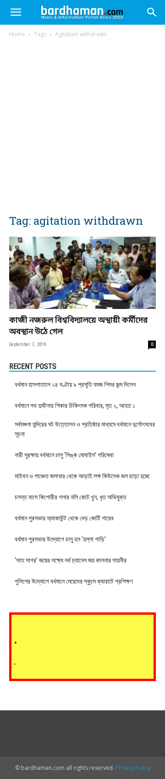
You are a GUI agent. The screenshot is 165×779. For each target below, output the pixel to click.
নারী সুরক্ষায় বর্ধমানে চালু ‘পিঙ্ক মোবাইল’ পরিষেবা (64, 455)
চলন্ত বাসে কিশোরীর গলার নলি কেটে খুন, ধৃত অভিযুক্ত (70, 497)
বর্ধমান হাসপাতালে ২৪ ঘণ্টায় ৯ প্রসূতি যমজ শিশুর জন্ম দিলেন (75, 384)
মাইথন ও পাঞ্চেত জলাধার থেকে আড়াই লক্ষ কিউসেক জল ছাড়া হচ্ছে (82, 476)
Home (17, 34)
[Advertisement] (82, 125)
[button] (15, 12)
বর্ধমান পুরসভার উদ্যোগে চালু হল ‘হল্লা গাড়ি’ (60, 539)
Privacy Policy (133, 768)
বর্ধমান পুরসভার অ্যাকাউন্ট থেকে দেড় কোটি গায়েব (64, 518)
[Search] (152, 12)
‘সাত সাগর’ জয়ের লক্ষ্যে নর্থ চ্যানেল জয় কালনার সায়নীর (70, 560)
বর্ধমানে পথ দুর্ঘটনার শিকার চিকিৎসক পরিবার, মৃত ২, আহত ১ (75, 405)
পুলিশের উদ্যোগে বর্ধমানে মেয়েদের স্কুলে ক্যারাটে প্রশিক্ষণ (73, 581)
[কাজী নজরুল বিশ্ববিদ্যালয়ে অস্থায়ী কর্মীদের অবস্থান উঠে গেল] (82, 273)
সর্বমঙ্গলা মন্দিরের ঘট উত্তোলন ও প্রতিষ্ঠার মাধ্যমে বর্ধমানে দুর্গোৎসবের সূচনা (85, 429)
